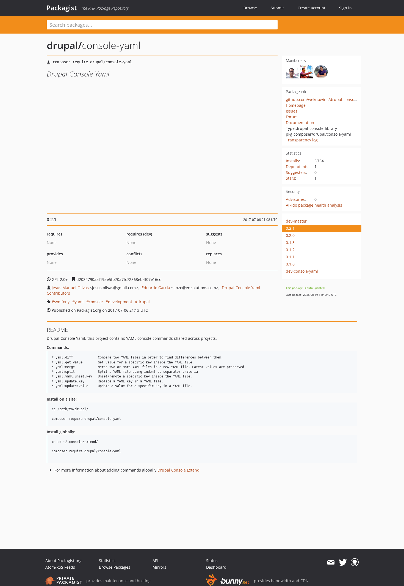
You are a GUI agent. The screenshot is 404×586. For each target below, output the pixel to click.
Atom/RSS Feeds (60, 567)
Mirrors (159, 567)
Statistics (107, 560)
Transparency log (302, 140)
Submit (277, 7)
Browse (250, 7)
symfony (62, 301)
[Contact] (331, 562)
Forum (292, 116)
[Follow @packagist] (343, 562)
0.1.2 (290, 249)
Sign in (345, 7)
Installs (292, 160)
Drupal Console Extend (178, 470)
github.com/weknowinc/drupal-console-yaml (327, 99)
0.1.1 (290, 256)
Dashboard (216, 567)
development (120, 301)
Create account (311, 7)
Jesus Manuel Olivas (70, 287)
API (155, 560)
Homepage (296, 105)
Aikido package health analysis (314, 205)
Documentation (300, 122)
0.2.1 (290, 228)
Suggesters (296, 172)
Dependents (297, 166)
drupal (143, 301)
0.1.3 (290, 242)
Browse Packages (114, 567)
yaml (79, 301)
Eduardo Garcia (156, 287)
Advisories (295, 199)
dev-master (296, 221)
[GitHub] (355, 562)
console (96, 301)
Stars (290, 178)
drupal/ (64, 45)
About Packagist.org (63, 560)
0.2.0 (290, 235)
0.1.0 (290, 264)
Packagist (61, 7)
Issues (291, 111)
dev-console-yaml (302, 271)
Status (212, 560)
